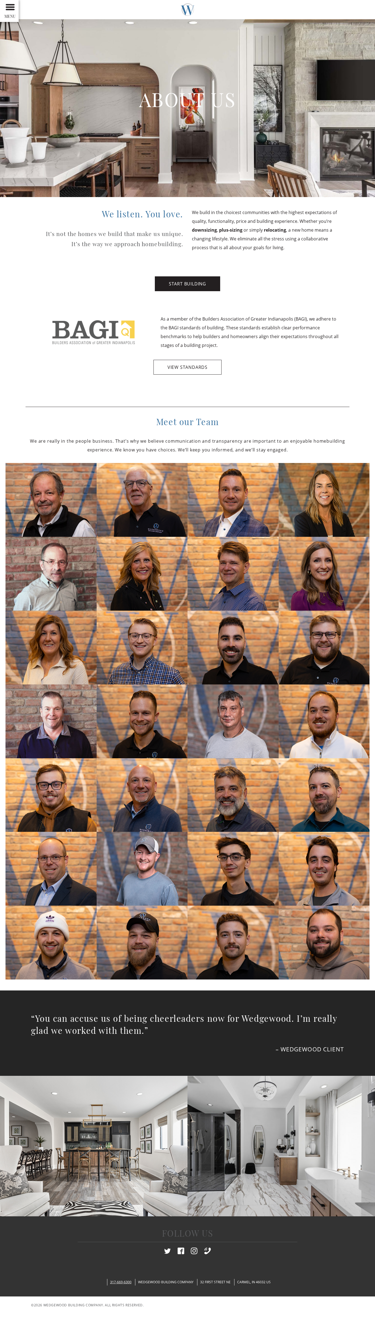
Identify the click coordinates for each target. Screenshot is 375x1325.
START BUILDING (187, 284)
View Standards (187, 367)
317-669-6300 (120, 1282)
